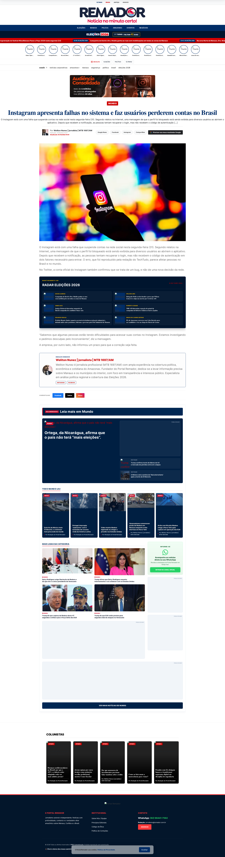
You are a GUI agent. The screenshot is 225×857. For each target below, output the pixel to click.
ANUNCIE (126, 2)
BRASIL (108, 2)
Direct (80, 395)
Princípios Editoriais (99, 823)
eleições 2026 (124, 68)
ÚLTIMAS (99, 2)
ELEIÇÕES (81, 28)
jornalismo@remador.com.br (156, 822)
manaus (85, 68)
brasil (113, 68)
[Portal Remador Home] (112, 803)
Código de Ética (98, 827)
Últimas (129, 62)
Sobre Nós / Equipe (99, 818)
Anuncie (144, 827)
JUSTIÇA (116, 2)
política (106, 68)
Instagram (60, 382)
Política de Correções (100, 831)
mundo (42, 67)
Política (118, 62)
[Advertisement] (150, 438)
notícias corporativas (58, 68)
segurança (95, 68)
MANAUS (93, 28)
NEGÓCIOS (143, 28)
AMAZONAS (117, 28)
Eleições (107, 62)
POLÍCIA (105, 28)
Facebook (71, 382)
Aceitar (144, 850)
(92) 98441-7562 (159, 818)
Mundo (87, 412)
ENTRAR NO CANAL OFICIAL (165, 570)
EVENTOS (131, 28)
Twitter (69, 395)
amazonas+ (74, 68)
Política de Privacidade (106, 850)
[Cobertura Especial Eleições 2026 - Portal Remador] (97, 34)
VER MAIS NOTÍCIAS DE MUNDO (112, 705)
